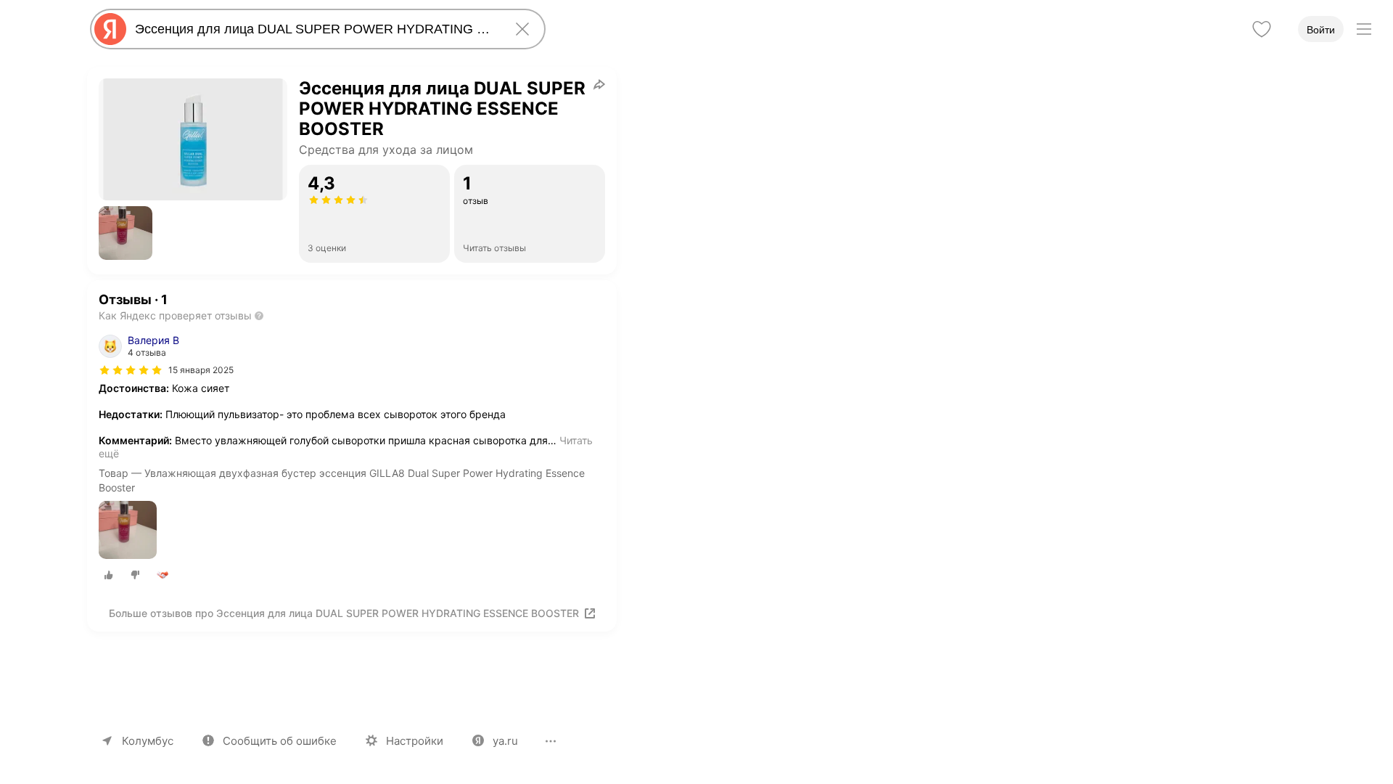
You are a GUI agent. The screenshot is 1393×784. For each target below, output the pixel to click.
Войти (1321, 30)
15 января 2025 (201, 369)
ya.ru (505, 741)
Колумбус (147, 741)
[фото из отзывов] (128, 531)
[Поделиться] (599, 84)
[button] (125, 233)
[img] (131, 370)
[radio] (109, 575)
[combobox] (315, 29)
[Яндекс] (110, 29)
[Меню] (1363, 29)
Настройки (414, 741)
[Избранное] (1262, 29)
